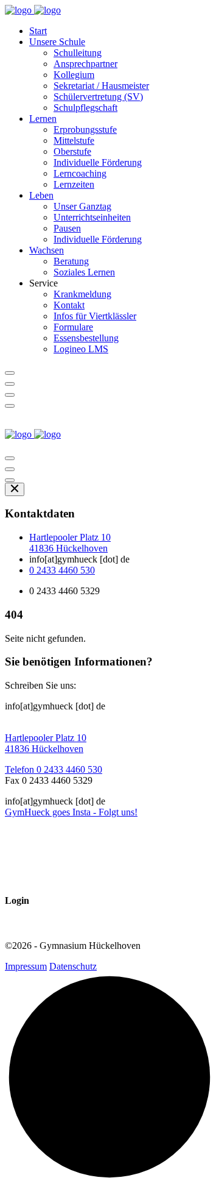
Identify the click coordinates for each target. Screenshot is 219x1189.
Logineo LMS (81, 349)
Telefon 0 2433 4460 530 (53, 769)
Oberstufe (72, 151)
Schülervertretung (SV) (98, 96)
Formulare (73, 327)
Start (38, 31)
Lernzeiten (74, 184)
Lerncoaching (80, 173)
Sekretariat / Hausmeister (101, 85)
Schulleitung (78, 53)
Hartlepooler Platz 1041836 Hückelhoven (70, 542)
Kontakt (69, 305)
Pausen (67, 228)
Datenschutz (73, 966)
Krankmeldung (82, 294)
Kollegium (74, 74)
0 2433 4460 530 (62, 570)
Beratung (71, 261)
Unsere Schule (57, 42)
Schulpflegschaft (85, 107)
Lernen (43, 118)
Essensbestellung (86, 338)
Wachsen (46, 250)
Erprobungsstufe (85, 129)
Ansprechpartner (85, 64)
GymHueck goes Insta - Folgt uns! (71, 812)
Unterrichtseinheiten (92, 217)
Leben (41, 195)
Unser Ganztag (82, 206)
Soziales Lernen (84, 272)
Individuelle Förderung (98, 162)
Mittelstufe (74, 140)
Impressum (26, 966)
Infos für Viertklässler (95, 316)
